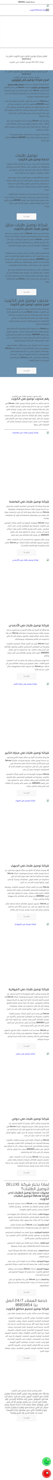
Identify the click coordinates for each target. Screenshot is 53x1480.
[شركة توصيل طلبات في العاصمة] (26, 465)
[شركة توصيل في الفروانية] (26, 954)
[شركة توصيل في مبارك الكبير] (26, 716)
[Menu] (47, 10)
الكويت (16, 79)
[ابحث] (41, 10)
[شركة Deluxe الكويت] (31, 10)
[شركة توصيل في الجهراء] (26, 831)
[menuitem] (41, 10)
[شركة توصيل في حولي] (26, 1084)
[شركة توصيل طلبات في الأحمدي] (26, 591)
